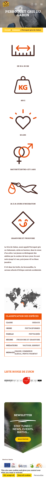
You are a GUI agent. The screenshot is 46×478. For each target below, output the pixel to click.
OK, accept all (8, 475)
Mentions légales (7, 459)
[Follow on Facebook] (32, 4)
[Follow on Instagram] (35, 4)
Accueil (7, 30)
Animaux (16, 30)
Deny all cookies (24, 475)
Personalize (38, 475)
